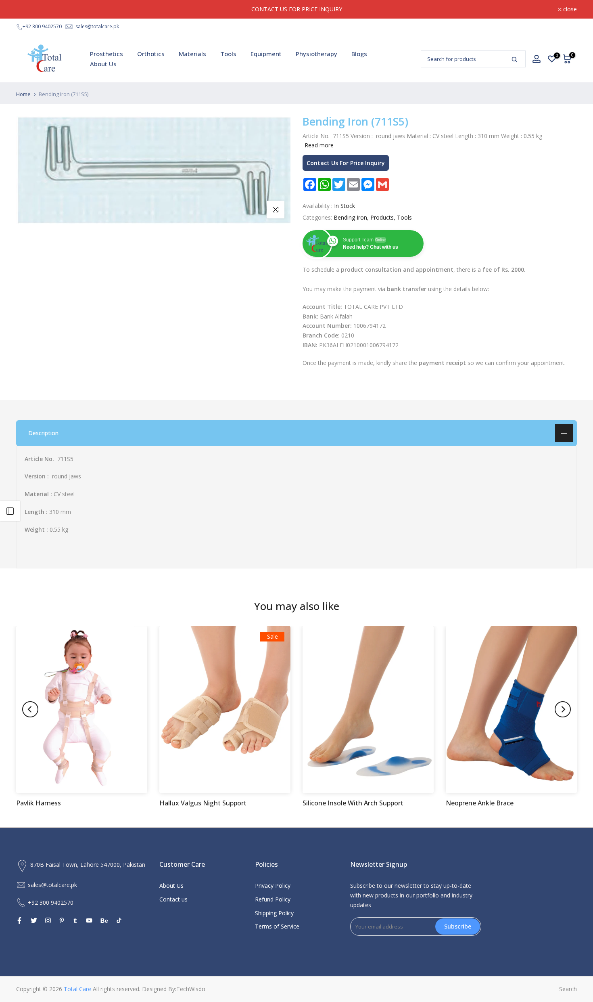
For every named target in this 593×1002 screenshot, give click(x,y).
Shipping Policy (274, 913)
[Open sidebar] (10, 511)
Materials (192, 54)
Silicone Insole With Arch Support (353, 803)
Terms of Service (277, 926)
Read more (319, 145)
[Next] (563, 709)
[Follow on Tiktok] (119, 920)
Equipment (266, 54)
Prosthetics (106, 54)
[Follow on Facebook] (19, 920)
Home (23, 94)
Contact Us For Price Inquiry (346, 163)
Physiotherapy (316, 54)
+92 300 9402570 (42, 26)
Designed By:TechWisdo (173, 989)
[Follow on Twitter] (34, 920)
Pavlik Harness (38, 803)
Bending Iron (350, 217)
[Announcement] (296, 9)
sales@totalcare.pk (97, 26)
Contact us (173, 899)
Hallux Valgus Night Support (202, 803)
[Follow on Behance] (104, 920)
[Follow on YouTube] (89, 920)
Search (568, 989)
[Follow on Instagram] (48, 920)
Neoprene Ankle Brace (480, 803)
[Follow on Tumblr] (75, 920)
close (27, 9)
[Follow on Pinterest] (62, 920)
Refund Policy (272, 899)
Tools (228, 54)
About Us (103, 64)
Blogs (359, 54)
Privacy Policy (272, 885)
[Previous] (30, 709)
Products (382, 217)
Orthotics (151, 54)
